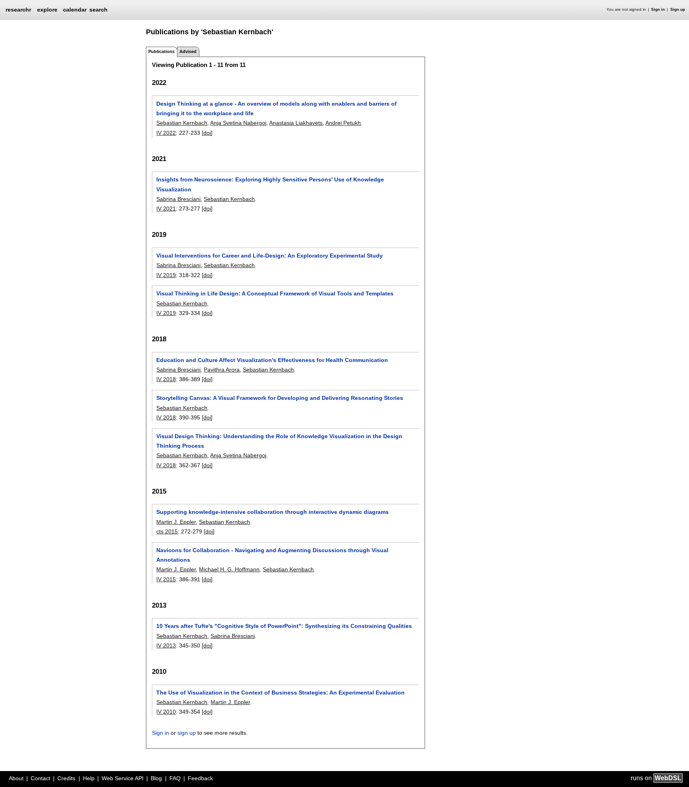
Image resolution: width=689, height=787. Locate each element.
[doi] (207, 133)
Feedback (200, 778)
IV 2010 (166, 711)
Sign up (677, 9)
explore (47, 9)
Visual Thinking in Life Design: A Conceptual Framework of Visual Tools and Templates (275, 293)
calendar (75, 9)
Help (88, 778)
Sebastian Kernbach (181, 123)
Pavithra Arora (222, 369)
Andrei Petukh (343, 123)
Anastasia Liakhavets (296, 123)
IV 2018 (166, 379)
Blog (156, 778)
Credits (66, 778)
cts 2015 (167, 531)
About (16, 778)
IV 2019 (166, 275)
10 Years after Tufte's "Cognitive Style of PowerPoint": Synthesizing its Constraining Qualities (284, 626)
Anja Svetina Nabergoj (238, 123)
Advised (188, 51)
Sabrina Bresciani (178, 199)
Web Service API (123, 778)
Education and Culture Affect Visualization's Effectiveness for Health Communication (272, 360)
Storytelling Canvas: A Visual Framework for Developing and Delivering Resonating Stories (279, 398)
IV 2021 (166, 208)
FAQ (175, 778)
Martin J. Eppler (176, 522)
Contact (40, 778)
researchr (18, 9)
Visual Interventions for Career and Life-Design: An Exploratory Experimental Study (269, 255)
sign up (186, 733)
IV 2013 (166, 645)
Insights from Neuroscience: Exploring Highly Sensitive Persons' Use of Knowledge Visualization (270, 184)
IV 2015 (166, 579)
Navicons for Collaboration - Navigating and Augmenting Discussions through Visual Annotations (272, 555)
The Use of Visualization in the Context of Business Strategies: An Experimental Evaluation (280, 692)
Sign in (658, 9)
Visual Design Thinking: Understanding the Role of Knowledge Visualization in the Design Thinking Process (279, 441)
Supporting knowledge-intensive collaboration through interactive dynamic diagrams (272, 512)
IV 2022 (166, 133)
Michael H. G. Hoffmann (229, 569)
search (98, 9)
